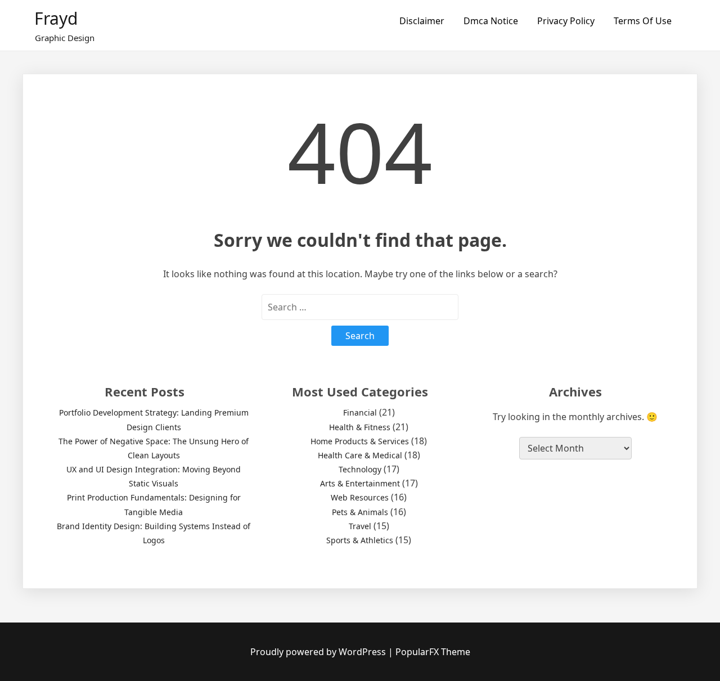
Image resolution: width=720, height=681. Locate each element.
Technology (360, 469)
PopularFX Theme (432, 652)
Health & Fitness (359, 427)
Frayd (56, 18)
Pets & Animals (360, 512)
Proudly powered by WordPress (319, 652)
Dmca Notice (491, 21)
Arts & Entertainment (360, 483)
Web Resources (360, 497)
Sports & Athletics (359, 540)
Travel (360, 526)
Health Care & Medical (360, 455)
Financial (360, 412)
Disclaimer (421, 21)
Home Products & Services (359, 441)
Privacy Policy (566, 21)
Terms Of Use (643, 21)
